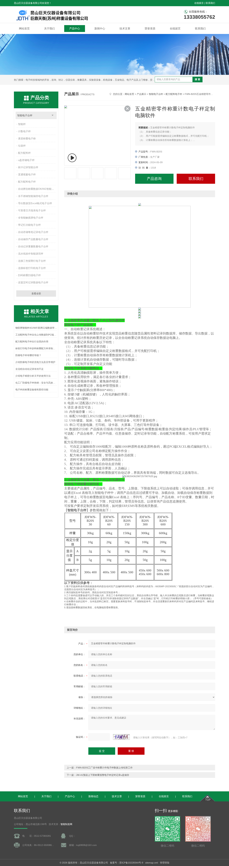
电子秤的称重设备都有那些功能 (31, 389)
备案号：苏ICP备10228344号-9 (126, 862)
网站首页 (24, 28)
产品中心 (74, 28)
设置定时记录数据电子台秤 (33, 282)
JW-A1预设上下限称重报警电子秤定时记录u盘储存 (102, 775)
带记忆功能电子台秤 (29, 224)
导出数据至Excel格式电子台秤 (35, 203)
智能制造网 (66, 824)
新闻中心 (99, 28)
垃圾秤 (22, 145)
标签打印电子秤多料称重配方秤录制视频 (36, 348)
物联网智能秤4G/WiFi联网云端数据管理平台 (36, 327)
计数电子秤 (24, 131)
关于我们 (49, 28)
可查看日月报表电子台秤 (32, 210)
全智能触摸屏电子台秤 (30, 217)
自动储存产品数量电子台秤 (33, 239)
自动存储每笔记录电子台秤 (33, 232)
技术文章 (125, 28)
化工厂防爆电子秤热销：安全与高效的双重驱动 (36, 382)
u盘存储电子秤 (26, 160)
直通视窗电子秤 (27, 174)
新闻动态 (93, 796)
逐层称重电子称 (27, 138)
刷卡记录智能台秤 (28, 167)
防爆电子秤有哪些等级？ (28, 355)
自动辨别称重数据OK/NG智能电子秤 (37, 188)
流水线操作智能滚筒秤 (30, 253)
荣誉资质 (150, 28)
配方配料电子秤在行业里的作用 (31, 341)
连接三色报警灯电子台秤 (32, 260)
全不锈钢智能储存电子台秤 (33, 196)
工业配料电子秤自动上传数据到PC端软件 (36, 334)
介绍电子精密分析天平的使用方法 (33, 376)
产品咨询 (154, 179)
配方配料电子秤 (27, 181)
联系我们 (210, 3)
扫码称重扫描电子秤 (29, 275)
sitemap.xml (151, 862)
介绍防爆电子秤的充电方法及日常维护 (35, 362)
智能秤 (22, 124)
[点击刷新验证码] (121, 737)
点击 (52, 115)
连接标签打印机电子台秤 (32, 268)
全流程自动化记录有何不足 (29, 369)
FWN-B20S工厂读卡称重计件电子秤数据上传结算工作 (104, 767)
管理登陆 (164, 862)
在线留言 (199, 3)
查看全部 (36, 293)
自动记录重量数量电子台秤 (33, 246)
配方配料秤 (24, 152)
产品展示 (141, 94)
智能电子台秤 (24, 115)
